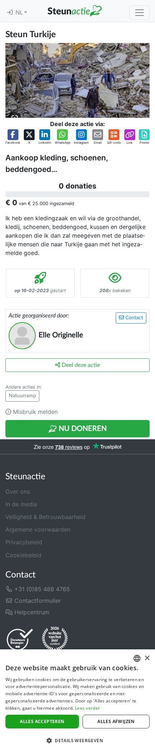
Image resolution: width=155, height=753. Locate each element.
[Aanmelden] (9, 12)
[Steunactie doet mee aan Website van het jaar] (55, 639)
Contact (133, 317)
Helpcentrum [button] (31, 612)
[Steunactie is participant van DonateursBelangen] (19, 639)
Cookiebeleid (23, 555)
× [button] (147, 658)
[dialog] (77, 701)
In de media (21, 504)
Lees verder (87, 708)
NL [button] (19, 13)
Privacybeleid (23, 542)
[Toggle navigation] (139, 12)
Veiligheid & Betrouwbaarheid (45, 516)
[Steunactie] (74, 11)
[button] (12, 137)
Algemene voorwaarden (37, 529)
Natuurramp (22, 395)
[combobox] (137, 658)
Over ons (17, 491)
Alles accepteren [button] (42, 721)
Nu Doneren (82, 428)
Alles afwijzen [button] (116, 721)
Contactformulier (37, 600)
